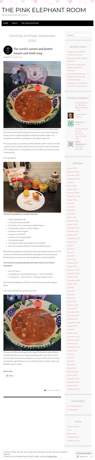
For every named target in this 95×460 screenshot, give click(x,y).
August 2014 (72, 351)
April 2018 (71, 214)
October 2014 (72, 344)
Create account (73, 427)
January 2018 (72, 224)
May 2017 (71, 252)
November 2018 (73, 193)
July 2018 (70, 203)
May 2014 (71, 361)
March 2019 (71, 186)
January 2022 (72, 168)
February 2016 (72, 305)
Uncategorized (16, 57)
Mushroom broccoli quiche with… (81, 136)
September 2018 (73, 196)
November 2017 (73, 231)
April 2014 (71, 365)
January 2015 (72, 333)
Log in (69, 430)
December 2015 (73, 312)
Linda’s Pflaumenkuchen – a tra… (81, 107)
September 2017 (73, 238)
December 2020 (73, 175)
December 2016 (73, 270)
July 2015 (70, 329)
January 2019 (72, 189)
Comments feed (73, 437)
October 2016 (72, 277)
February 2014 (72, 372)
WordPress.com (73, 441)
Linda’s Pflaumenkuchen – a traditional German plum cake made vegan (77, 77)
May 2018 (71, 210)
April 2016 (71, 298)
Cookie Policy (52, 456)
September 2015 (73, 323)
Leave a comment (53, 390)
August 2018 (72, 200)
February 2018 (72, 221)
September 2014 (73, 347)
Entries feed (71, 434)
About (14, 23)
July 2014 (70, 354)
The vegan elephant (30, 23)
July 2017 (70, 245)
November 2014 (73, 340)
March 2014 (71, 368)
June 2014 (71, 357)
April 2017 (71, 256)
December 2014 (73, 336)
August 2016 (72, 284)
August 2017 (72, 242)
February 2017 (72, 263)
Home (5, 23)
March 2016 (71, 301)
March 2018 (71, 217)
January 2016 (72, 308)
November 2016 (73, 273)
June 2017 (71, 249)
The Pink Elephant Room (44, 10)
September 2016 (73, 280)
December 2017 (73, 228)
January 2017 (72, 266)
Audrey (78, 114)
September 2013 (73, 389)
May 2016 (71, 294)
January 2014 (72, 375)
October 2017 (72, 235)
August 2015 (72, 326)
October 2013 (72, 386)
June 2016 (71, 291)
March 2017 (71, 259)
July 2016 (70, 287)
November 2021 (73, 172)
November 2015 (73, 316)
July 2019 (70, 182)
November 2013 (73, 382)
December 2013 (73, 379)
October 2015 (72, 319)
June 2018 (71, 207)
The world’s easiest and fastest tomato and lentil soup (76, 67)
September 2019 (73, 179)
